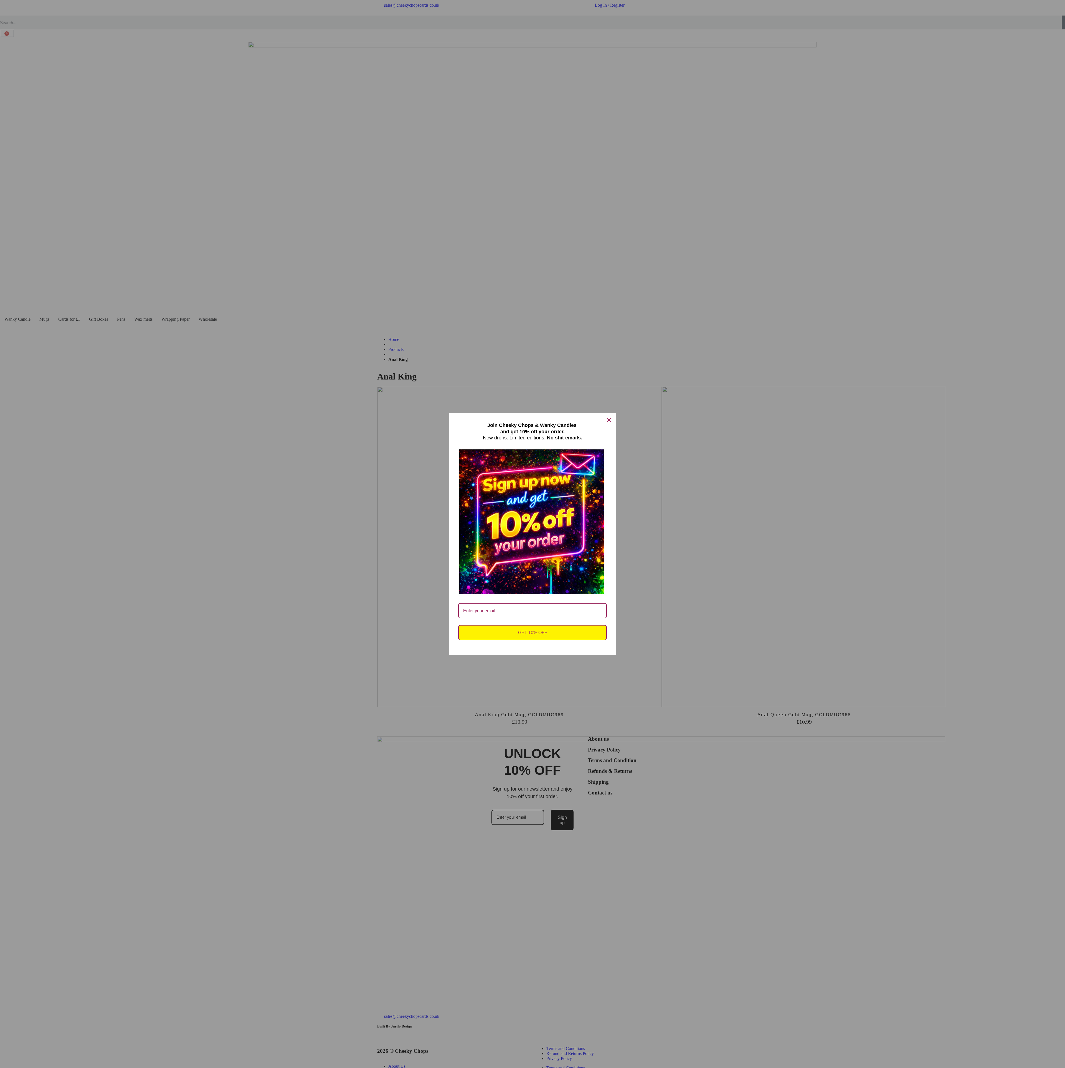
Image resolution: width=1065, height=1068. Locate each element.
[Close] (609, 420)
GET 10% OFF (532, 632)
